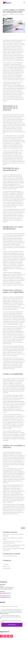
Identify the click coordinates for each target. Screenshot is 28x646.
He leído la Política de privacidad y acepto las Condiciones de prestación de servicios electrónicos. (10, 616)
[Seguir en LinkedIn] (8, 636)
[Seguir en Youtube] (11, 636)
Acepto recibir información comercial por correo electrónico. (10, 621)
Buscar (23, 528)
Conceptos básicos (7, 568)
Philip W (6, 14)
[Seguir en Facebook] (1, 636)
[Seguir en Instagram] (4, 636)
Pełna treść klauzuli (4, 613)
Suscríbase (12, 624)
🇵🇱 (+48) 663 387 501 (5, 593)
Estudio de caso (6, 566)
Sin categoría (5, 564)
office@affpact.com (5, 597)
